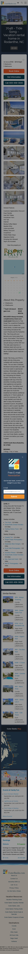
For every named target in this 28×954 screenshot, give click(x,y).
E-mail (6, 488)
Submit (14, 496)
